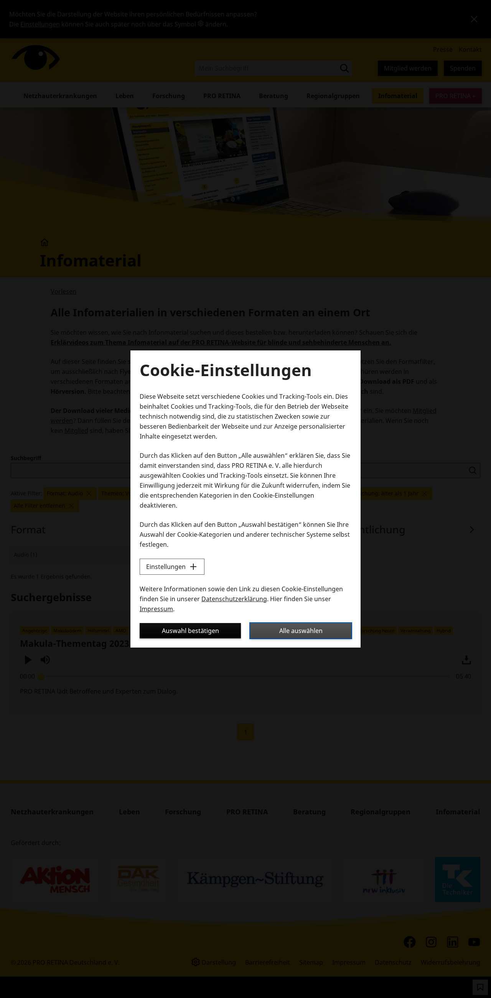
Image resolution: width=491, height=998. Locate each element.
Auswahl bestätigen (190, 630)
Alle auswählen (301, 630)
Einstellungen (166, 566)
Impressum (156, 609)
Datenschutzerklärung (234, 599)
